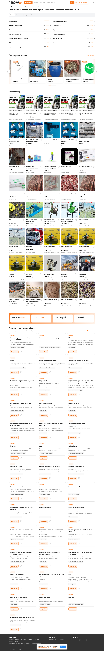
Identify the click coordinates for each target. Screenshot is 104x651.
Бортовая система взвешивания (66, 273)
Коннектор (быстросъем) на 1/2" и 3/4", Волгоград (15, 140)
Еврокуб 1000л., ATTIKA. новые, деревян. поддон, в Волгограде (33, 140)
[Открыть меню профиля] (93, 2)
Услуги (55, 42)
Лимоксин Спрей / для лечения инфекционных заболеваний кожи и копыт (50, 167)
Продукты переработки (15, 25)
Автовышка (29, 246)
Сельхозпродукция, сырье (60, 21)
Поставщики (18, 6)
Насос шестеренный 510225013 (14, 273)
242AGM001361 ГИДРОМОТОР (78, 360)
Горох (12, 360)
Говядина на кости (14, 166)
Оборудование (57, 25)
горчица (71, 597)
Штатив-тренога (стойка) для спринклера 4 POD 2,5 (15, 247)
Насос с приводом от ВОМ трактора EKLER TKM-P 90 (49, 220)
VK (74, 640)
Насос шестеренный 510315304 (49, 247)
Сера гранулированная (76, 507)
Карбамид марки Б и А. (18, 487)
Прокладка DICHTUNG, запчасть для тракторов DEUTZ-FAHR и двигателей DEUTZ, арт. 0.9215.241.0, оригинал (32, 114)
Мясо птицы (72, 338)
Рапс (10, 219)
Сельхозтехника (13, 21)
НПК (69, 575)
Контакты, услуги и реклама (56, 639)
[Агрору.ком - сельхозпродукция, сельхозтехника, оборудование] (15, 2)
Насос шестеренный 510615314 (66, 247)
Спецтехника (12, 30)
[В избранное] (23, 113)
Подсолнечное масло (17, 575)
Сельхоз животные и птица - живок (18, 38)
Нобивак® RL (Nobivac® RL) (85, 167)
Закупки (25, 6)
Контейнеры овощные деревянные (22, 617)
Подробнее (14, 352)
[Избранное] (90, 2)
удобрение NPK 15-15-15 (18, 597)
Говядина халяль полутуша (30, 193)
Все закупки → (91, 331)
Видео (52, 6)
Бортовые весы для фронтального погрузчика (84, 273)
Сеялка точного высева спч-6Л (20, 403)
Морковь (13, 446)
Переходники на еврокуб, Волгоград (84, 140)
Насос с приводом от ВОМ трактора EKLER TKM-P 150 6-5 (67, 220)
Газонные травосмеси (67, 299)
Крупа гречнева (73, 403)
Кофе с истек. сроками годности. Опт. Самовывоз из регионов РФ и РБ (80, 382)
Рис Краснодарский (46, 403)
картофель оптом (16, 466)
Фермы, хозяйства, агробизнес (17, 47)
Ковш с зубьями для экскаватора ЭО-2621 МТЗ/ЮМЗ (21, 553)
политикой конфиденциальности (47, 647)
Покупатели (33, 6)
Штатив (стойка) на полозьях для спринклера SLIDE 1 (31, 220)
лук (40, 446)
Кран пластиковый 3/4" (50, 139)
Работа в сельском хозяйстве (17, 42)
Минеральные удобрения (47, 360)
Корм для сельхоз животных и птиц (62, 30)
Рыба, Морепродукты (59, 34)
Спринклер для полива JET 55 (85, 220)
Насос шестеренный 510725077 (31, 273)
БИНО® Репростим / (66, 166)
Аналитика (45, 6)
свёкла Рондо (73, 446)
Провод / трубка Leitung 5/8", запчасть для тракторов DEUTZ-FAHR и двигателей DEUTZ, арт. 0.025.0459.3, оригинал (85, 114)
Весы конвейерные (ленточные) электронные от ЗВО (14, 300)
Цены (39, 6)
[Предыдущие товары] (8, 71)
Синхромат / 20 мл (14, 193)
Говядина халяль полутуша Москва (83, 193)
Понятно (63, 647)
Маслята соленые (45, 507)
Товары (11, 6)
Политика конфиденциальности (25, 645)
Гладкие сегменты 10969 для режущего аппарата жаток (33, 300)
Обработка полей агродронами (49, 466)
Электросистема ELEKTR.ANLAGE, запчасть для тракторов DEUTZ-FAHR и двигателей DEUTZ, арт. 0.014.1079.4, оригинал (15, 114)
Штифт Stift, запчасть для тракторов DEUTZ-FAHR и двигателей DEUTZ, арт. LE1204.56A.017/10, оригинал (67, 114)
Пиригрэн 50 (43, 381)
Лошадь (42, 487)
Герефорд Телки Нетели (76, 466)
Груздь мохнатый (74, 487)
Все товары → (91, 55)
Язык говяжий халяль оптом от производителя (49, 193)
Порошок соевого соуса (50, 299)
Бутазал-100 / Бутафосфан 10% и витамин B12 (31, 167)
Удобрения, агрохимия (15, 34)
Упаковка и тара (57, 38)
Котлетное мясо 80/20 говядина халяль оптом (67, 193)
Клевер (81, 299)
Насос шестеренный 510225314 (84, 247)
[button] (72, 2)
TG (81, 640)
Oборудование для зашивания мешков (49, 273)
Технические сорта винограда (49, 338)
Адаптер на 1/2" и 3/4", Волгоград (67, 140)
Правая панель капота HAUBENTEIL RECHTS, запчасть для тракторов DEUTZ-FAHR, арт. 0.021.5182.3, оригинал (50, 114)
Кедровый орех (44, 597)
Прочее (55, 47)
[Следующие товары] (95, 71)
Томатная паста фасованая (77, 424)
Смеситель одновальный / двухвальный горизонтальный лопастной (51, 531)
